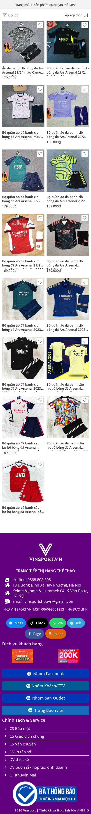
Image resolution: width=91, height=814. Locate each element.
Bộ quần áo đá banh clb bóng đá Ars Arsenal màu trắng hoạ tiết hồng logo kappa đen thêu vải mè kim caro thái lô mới (23, 135)
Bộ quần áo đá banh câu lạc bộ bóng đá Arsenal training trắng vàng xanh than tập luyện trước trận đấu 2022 (22, 446)
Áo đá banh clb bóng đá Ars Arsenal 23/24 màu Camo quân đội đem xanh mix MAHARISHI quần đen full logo (23, 71)
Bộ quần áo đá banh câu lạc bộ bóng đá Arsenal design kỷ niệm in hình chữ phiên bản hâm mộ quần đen (67, 446)
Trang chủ (22, 5)
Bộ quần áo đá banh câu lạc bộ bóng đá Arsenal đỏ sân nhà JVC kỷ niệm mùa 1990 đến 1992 (21, 510)
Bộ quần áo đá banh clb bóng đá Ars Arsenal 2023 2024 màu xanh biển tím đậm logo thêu (66, 328)
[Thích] (40, 25)
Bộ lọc (12, 15)
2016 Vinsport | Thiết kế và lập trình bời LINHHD (52, 810)
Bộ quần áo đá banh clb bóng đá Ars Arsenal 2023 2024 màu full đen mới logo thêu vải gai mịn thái (23, 387)
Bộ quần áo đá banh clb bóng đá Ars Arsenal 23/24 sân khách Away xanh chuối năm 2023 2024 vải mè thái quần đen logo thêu (67, 199)
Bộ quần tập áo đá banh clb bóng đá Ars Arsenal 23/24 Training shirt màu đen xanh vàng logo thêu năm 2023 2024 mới (68, 71)
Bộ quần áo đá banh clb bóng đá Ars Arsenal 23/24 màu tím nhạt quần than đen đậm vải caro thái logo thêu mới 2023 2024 (67, 135)
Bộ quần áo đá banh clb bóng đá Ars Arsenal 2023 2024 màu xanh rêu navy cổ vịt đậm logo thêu (21, 328)
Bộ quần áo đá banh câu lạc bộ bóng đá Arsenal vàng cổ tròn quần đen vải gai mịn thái (67, 387)
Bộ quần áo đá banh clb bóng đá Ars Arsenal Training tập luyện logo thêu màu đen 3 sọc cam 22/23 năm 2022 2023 (65, 264)
